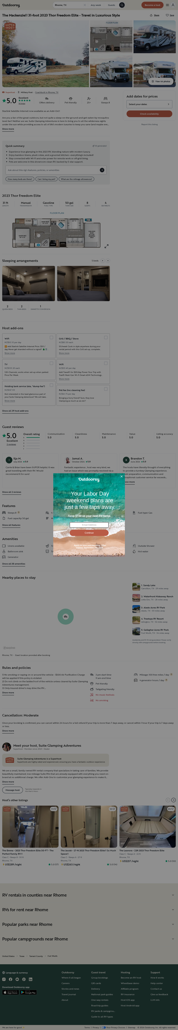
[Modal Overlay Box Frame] (89, 515)
